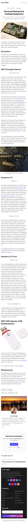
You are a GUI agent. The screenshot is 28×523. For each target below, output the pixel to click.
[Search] (22, 3)
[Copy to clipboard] (16, 393)
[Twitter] (3, 427)
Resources (17, 493)
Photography (18, 500)
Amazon (18, 130)
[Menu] (24, 3)
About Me (4, 493)
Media (3, 505)
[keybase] (10, 484)
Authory (17, 495)
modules (20, 96)
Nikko (23, 520)
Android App (24, 360)
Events (3, 495)
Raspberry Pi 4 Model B (9, 196)
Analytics (17, 498)
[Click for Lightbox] (14, 159)
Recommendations (19, 502)
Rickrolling (19, 100)
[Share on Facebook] (8, 393)
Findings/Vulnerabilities (7, 498)
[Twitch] (15, 484)
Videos (3, 500)
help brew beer (19, 188)
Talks (3, 502)
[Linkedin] (17, 480)
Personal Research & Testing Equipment (14, 461)
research (4, 389)
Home (3, 491)
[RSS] (18, 484)
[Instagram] (14, 480)
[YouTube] (12, 484)
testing (10, 389)
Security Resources (20, 491)
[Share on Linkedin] (11, 393)
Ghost (20, 520)
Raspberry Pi (16, 220)
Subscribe (12, 515)
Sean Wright (14, 416)
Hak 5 (5, 132)
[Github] (20, 480)
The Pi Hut (9, 252)
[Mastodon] (11, 480)
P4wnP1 (15, 276)
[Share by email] (14, 393)
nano (24, 80)
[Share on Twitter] (6, 393)
